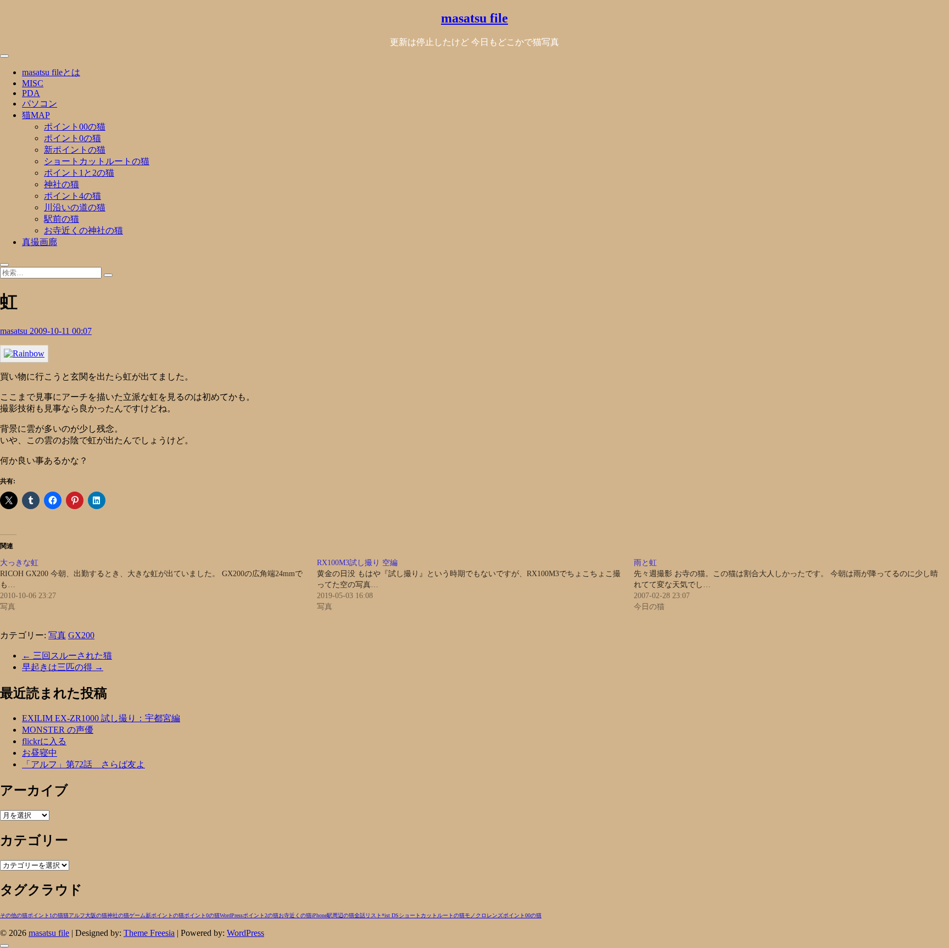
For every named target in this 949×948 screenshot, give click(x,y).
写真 (57, 635)
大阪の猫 (96, 915)
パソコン (39, 103)
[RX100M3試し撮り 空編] (475, 584)
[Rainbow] (24, 353)
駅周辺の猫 (340, 915)
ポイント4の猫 (72, 195)
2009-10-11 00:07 (61, 331)
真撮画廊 (39, 242)
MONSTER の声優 (57, 729)
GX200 (81, 635)
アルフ (77, 915)
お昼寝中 (39, 752)
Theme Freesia (149, 933)
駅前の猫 (61, 219)
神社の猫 (61, 184)
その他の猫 (13, 915)
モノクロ (476, 915)
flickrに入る (44, 741)
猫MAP (36, 115)
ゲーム (137, 915)
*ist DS (390, 915)
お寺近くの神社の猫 (83, 230)
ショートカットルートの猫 (96, 161)
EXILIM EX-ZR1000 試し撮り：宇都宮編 (101, 718)
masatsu (15, 331)
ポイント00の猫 (74, 126)
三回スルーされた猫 (67, 655)
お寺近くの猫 (294, 915)
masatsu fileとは (51, 72)
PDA (31, 93)
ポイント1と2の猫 (79, 172)
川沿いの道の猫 (74, 207)
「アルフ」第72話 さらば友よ (83, 764)
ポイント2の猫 (260, 915)
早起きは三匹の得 (62, 667)
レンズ (495, 915)
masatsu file (474, 18)
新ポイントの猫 (74, 149)
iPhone (319, 915)
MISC (32, 83)
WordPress (231, 915)
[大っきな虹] (158, 584)
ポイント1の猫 (45, 915)
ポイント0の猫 (72, 138)
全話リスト (368, 915)
